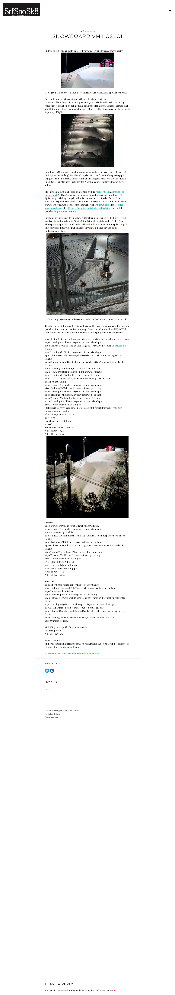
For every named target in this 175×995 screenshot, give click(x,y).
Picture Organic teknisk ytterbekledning (89, 208)
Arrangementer (60, 710)
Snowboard (73, 710)
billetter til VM (102, 191)
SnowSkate (103, 204)
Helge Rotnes (53, 714)
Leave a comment (53, 717)
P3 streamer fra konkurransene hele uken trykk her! (72, 653)
